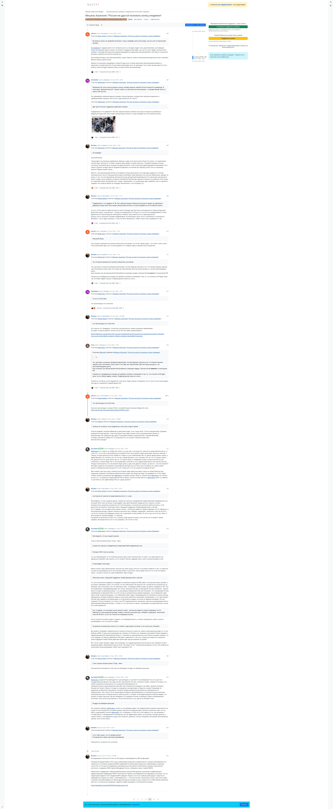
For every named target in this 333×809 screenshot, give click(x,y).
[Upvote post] (158, 74)
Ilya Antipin (104, 33)
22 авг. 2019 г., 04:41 (122, 528)
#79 (168, 528)
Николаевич (94, 80)
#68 (167, 145)
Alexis (93, 345)
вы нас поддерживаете (223, 4)
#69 (167, 196)
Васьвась (106, 80)
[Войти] (330, 2)
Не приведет (95, 48)
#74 (168, 345)
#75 (168, 395)
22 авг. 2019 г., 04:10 (116, 488)
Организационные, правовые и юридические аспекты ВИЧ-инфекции (106, 19)
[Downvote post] (163, 74)
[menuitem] (330, 2)
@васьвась (101, 82)
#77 (168, 448)
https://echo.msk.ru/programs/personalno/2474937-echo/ (110, 410)
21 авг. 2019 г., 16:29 (117, 80)
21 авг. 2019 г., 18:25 (117, 316)
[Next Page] (158, 799)
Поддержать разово (228, 38)
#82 (167, 727)
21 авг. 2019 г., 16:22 (115, 33)
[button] (2, 807)
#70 (168, 231)
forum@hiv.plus (224, 57)
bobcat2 (93, 33)
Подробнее (136, 804)
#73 (168, 316)
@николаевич (102, 198)
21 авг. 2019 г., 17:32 (114, 231)
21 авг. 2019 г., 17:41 (114, 254)
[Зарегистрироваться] (330, 5)
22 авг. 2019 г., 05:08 (116, 656)
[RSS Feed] (101, 25)
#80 (167, 656)
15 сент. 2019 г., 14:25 (109, 755)
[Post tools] (167, 74)
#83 (167, 755)
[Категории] (2, 2)
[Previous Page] (134, 799)
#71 (168, 254)
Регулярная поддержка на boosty (228, 27)
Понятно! (244, 804)
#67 (168, 80)
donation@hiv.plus (228, 47)
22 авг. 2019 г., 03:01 (122, 448)
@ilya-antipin (102, 36)
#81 (168, 677)
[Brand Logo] (93, 5)
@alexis (100, 421)
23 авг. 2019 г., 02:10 (108, 727)
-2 (160, 672)
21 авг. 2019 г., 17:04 (114, 145)
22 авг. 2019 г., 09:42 (122, 677)
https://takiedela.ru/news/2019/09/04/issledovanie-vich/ (109, 785)
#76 (168, 419)
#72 (168, 291)
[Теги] (2, 5)
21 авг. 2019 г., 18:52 (116, 395)
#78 (168, 488)
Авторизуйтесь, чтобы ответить (195, 25)
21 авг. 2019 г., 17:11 (116, 196)
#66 (167, 33)
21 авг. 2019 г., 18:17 (117, 291)
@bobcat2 (101, 148)
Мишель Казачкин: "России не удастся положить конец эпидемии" (137, 36)
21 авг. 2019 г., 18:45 (113, 345)
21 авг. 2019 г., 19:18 (113, 419)
